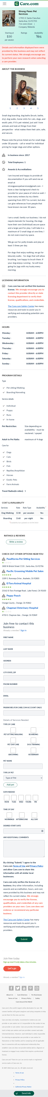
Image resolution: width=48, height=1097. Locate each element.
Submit (24, 939)
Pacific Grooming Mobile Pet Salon (25, 571)
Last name (8, 649)
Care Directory (22, 995)
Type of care (9, 724)
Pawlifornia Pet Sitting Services (23, 559)
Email (6, 696)
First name (8, 637)
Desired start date (12, 826)
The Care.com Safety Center (16, 920)
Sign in (23, 631)
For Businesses (36, 995)
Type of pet (8, 773)
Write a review (16, 542)
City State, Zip (9, 672)
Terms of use (19, 1073)
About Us (9, 995)
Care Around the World (24, 1002)
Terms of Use (19, 866)
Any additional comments (16, 837)
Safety (37, 998)
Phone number (10, 684)
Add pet (10, 785)
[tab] (24, 720)
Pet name (7, 761)
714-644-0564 (26, 24)
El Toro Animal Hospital (19, 583)
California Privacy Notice (23, 1087)
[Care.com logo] (26, 4)
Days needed (9, 792)
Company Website (27, 27)
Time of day (8, 809)
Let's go (12, 968)
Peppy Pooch (14, 596)
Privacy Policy (36, 866)
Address (7, 661)
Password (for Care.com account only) (22, 708)
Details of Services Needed (16, 720)
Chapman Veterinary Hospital (22, 608)
